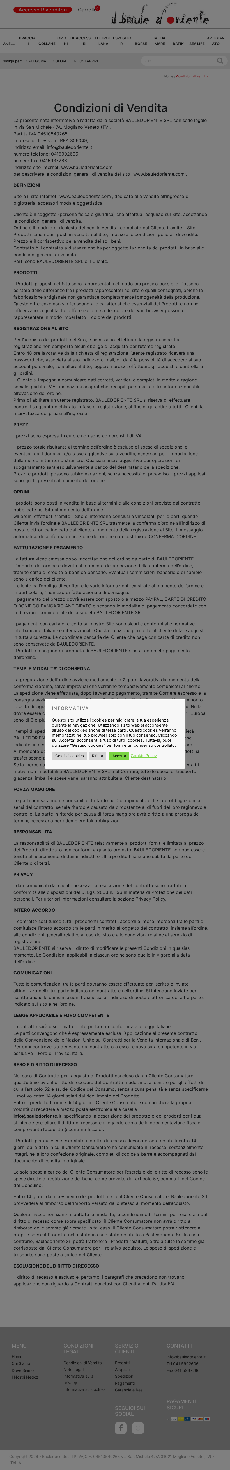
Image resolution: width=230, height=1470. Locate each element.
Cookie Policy (144, 755)
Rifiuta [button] (97, 755)
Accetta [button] (119, 755)
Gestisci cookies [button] (69, 755)
